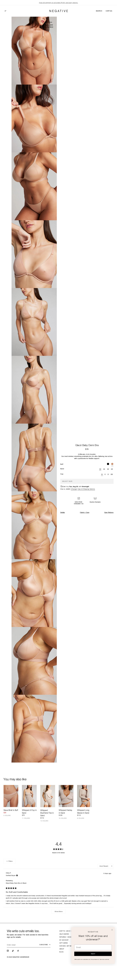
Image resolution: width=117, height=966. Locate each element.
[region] (58, 2)
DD (112, 474)
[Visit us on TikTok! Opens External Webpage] (13, 951)
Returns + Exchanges (67, 937)
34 (104, 469)
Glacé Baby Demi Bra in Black (16, 883)
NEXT (93, 954)
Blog (61, 952)
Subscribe (43, 944)
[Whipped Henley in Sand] (66, 796)
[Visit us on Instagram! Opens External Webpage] (8, 951)
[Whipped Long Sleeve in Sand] (84, 796)
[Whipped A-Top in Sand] (29, 796)
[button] (10, 11)
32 (100, 469)
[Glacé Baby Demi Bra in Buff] (112, 464)
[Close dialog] (112, 930)
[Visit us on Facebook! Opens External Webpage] (18, 951)
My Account (64, 940)
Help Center (64, 934)
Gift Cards (63, 943)
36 (108, 469)
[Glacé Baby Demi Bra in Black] (108, 464)
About (61, 949)
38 (112, 469)
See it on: (48, 22)
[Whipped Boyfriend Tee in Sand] (47, 796)
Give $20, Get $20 (65, 946)
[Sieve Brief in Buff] (11, 796)
